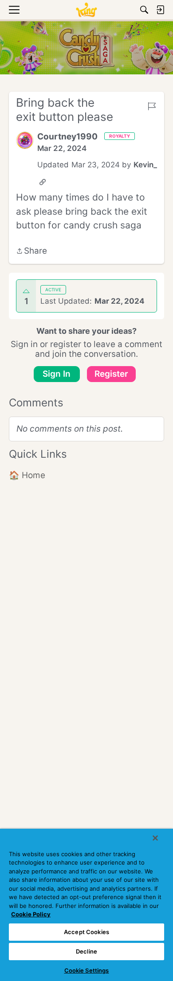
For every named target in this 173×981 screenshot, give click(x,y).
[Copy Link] (42, 182)
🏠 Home (27, 475)
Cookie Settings (86, 970)
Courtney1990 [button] (67, 136)
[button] (25, 140)
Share (31, 252)
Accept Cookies (86, 931)
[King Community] (86, 9)
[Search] (144, 9)
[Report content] (151, 106)
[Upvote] (26, 291)
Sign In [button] (57, 374)
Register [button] (111, 374)
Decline (86, 951)
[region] (86, 905)
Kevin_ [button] (145, 164)
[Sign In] (160, 9)
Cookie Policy (31, 914)
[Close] (155, 838)
